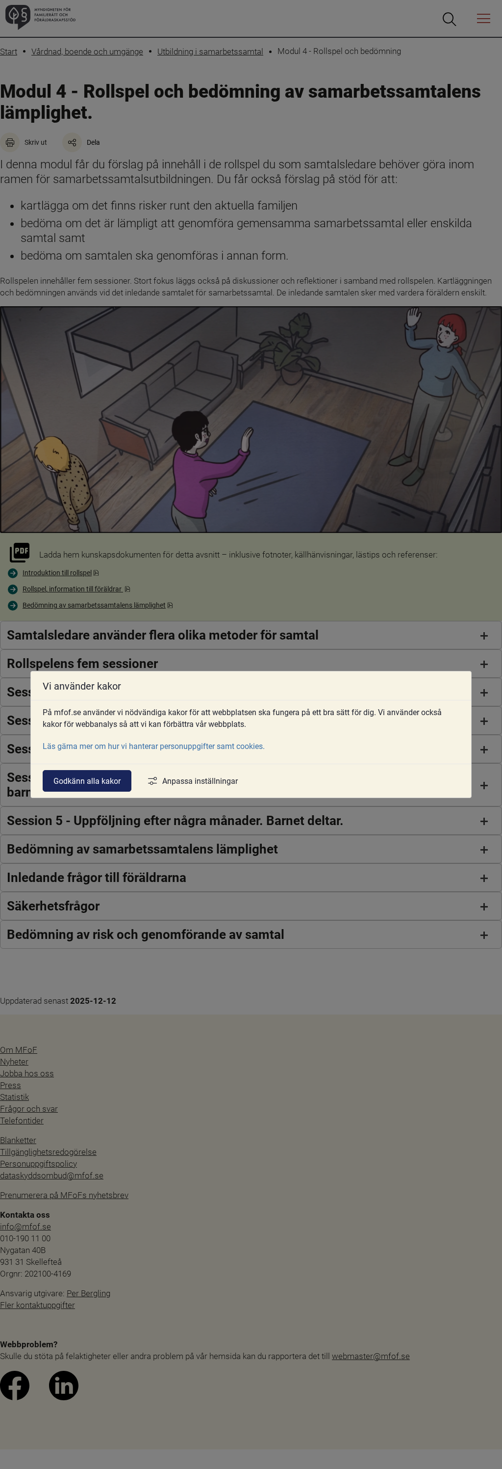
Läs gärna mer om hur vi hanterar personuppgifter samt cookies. (154, 746)
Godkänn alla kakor (87, 780)
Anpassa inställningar (200, 780)
